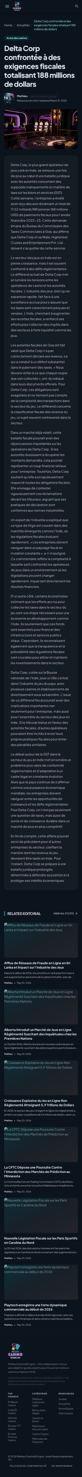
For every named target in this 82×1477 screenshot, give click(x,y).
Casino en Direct (37, 1420)
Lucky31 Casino (12, 1411)
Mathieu (22, 96)
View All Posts (65, 913)
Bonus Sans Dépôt (38, 1412)
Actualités (23, 25)
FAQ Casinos (66, 1413)
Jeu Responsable (61, 1466)
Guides (63, 1399)
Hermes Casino (12, 1419)
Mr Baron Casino (13, 1404)
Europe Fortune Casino (12, 1437)
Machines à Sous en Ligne (40, 1428)
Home (8, 25)
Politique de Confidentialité (28, 1466)
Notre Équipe (66, 1408)
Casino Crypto (40, 1434)
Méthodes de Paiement (39, 1440)
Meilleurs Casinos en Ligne (38, 1402)
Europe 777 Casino (14, 1427)
